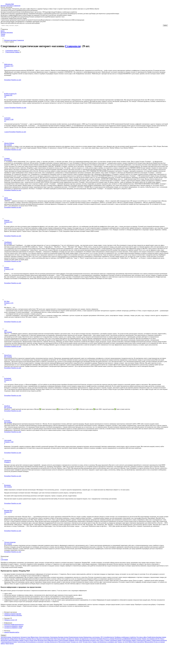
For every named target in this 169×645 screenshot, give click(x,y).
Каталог (3, 635)
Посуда (34, 638)
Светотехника (21, 642)
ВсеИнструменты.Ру (10, 93)
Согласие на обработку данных (13, 626)
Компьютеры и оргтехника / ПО (93, 637)
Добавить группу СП (10, 620)
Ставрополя (72, 46)
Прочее (11, 643)
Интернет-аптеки (136, 638)
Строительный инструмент (9, 642)
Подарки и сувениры (25, 638)
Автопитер (7, 460)
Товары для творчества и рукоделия (85, 638)
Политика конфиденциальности (14, 624)
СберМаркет (8, 242)
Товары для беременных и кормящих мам (104, 642)
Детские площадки (10, 542)
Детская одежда (87, 642)
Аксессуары (78, 640)
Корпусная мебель (138, 642)
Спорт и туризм (104, 640)
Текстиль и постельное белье (45, 638)
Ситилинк (7, 118)
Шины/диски (35, 637)
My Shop (6, 301)
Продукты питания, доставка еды (64, 638)
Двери (7, 643)
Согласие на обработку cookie (13, 627)
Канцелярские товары (7, 638)
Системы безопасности (51, 642)
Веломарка (7, 485)
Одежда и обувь (28, 640)
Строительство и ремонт (143, 640)
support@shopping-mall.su (11, 632)
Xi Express (7, 420)
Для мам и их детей (76, 642)
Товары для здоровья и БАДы (150, 638)
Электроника (54, 637)
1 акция (6, 132)
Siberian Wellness (9, 143)
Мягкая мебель (148, 642)
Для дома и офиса (141, 637)
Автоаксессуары (25, 637)
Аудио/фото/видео (108, 637)
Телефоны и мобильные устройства (125, 637)
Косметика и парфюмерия (123, 638)
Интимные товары (17, 640)
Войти (3, 31)
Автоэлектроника (44, 637)
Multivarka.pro (8, 64)
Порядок (6, 220)
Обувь (35, 640)
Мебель (130, 642)
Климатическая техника (76, 637)
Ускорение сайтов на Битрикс (13, 615)
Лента (6, 198)
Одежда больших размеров (66, 640)
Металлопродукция (64, 642)
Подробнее (7, 80)
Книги (16, 638)
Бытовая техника (63, 637)
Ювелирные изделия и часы (90, 640)
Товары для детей (122, 642)
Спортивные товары (115, 640)
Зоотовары (99, 638)
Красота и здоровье (109, 638)
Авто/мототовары (6, 637)
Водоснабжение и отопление (35, 642)
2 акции (6, 107)
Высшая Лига (8, 510)
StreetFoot (7, 406)
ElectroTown (7, 355)
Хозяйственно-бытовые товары (156, 637)
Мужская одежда (43, 640)
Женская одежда (53, 640)
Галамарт (7, 158)
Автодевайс (7, 440)
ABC (5, 330)
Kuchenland (7, 378)
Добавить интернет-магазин (12, 613)
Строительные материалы (159, 640)
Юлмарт (6, 267)
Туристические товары (129, 640)
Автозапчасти (16, 637)
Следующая (4, 559)
